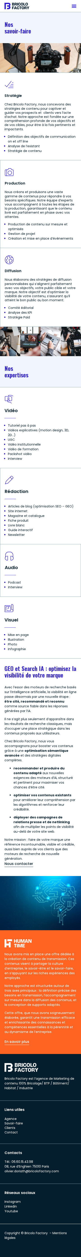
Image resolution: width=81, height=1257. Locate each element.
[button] (74, 6)
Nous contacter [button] (18, 863)
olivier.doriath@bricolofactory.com (31, 1171)
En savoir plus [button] (16, 1041)
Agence (10, 1119)
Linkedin (10, 1206)
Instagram (12, 1201)
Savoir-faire (13, 1123)
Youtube (11, 1211)
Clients (9, 1128)
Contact (11, 1132)
